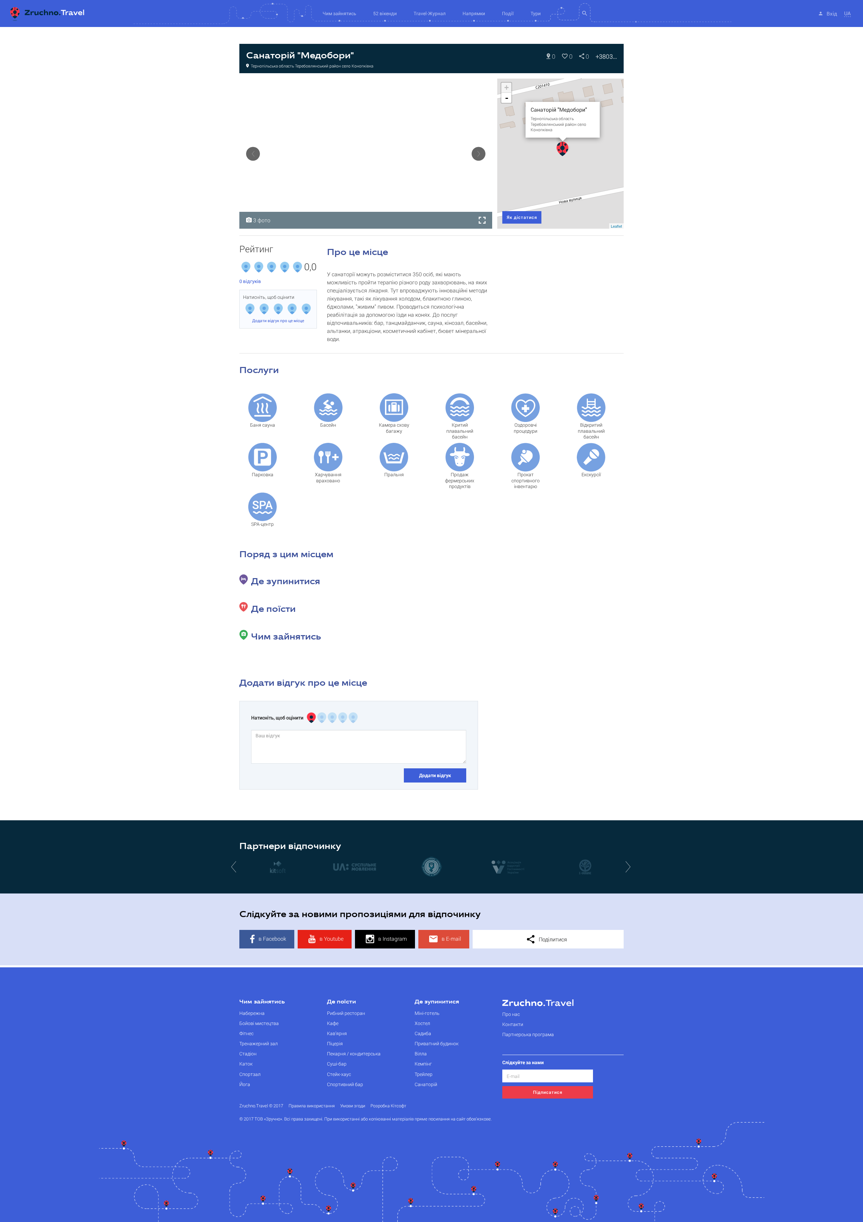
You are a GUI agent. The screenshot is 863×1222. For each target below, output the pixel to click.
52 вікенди (385, 13)
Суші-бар (337, 1063)
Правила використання (312, 1106)
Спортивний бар (345, 1084)
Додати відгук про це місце (278, 320)
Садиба (423, 1033)
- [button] (506, 98)
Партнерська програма (528, 1034)
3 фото (261, 220)
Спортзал (250, 1074)
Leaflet (616, 226)
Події (508, 13)
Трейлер (424, 1074)
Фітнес (246, 1033)
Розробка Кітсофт (388, 1106)
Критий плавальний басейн (459, 428)
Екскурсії (591, 474)
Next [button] (478, 154)
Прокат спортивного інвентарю (525, 477)
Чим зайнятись (262, 1002)
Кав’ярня (337, 1033)
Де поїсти (341, 1002)
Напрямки (474, 13)
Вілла (421, 1053)
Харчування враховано (328, 477)
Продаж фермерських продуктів (459, 477)
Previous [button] (253, 154)
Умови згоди (352, 1106)
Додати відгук (435, 775)
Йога (244, 1084)
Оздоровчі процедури (525, 428)
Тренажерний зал (258, 1043)
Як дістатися (522, 217)
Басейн (328, 425)
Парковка (262, 474)
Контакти (512, 1024)
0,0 (310, 267)
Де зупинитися (437, 1002)
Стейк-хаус (339, 1074)
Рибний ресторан (346, 1013)
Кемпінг (423, 1063)
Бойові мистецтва (259, 1023)
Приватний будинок (436, 1043)
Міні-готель (427, 1013)
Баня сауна (262, 425)
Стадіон (248, 1053)
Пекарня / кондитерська (354, 1053)
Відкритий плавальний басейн (591, 428)
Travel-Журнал (430, 13)
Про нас (511, 1014)
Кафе (332, 1023)
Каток (245, 1063)
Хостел (422, 1023)
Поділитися (552, 939)
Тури (536, 13)
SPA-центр (262, 524)
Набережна (252, 1013)
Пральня (394, 474)
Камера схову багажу (394, 428)
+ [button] (506, 87)
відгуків (250, 281)
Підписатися (547, 1092)
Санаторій (257, 85)
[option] (365, 154)
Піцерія (335, 1043)
